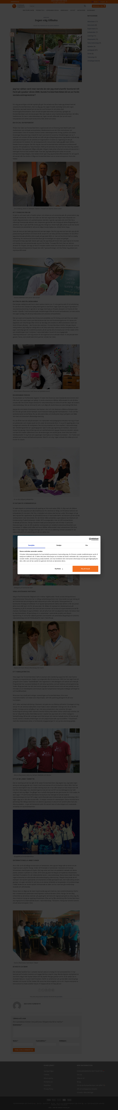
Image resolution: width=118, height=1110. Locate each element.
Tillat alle (85, 569)
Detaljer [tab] (59, 545)
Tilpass (58, 569)
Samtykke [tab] (31, 545)
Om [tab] (86, 545)
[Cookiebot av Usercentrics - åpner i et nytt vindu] (90, 539)
